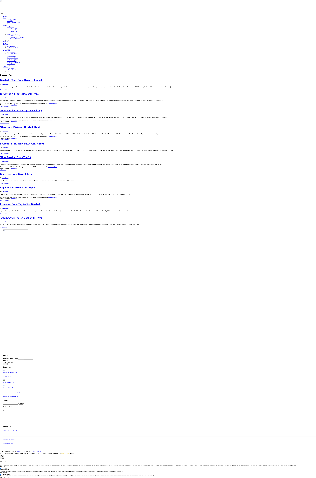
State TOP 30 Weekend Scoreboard (10, 376)
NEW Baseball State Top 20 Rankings (21, 110)
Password (5, 360)
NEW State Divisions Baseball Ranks (20, 127)
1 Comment (3, 170)
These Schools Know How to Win (10, 387)
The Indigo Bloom (36, 451)
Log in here (14, 105)
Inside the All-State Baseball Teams (19, 93)
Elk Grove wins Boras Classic (16, 173)
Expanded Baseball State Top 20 (18, 187)
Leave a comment (4, 106)
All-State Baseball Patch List (8, 443)
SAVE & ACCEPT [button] (5, 477)
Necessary (4, 468)
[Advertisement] (13, 11)
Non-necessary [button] (4, 472)
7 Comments (3, 213)
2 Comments (3, 227)
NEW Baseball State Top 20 (15, 157)
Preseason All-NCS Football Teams (10, 382)
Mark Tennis (5, 84)
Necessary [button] (2, 466)
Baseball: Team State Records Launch (21, 80)
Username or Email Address (10, 358)
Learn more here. (52, 103)
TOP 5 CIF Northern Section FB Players (11, 430)
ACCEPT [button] (72, 453)
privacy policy (65, 453)
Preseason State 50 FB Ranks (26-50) (10, 396)
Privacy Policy (21, 451)
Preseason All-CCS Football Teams (10, 372)
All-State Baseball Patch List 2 (9, 439)
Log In (5, 363)
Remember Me (9, 362)
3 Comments (3, 89)
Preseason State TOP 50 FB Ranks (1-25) (11, 392)
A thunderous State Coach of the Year (21, 217)
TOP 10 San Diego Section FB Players (11, 435)
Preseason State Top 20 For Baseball (20, 204)
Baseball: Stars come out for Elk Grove (22, 143)
